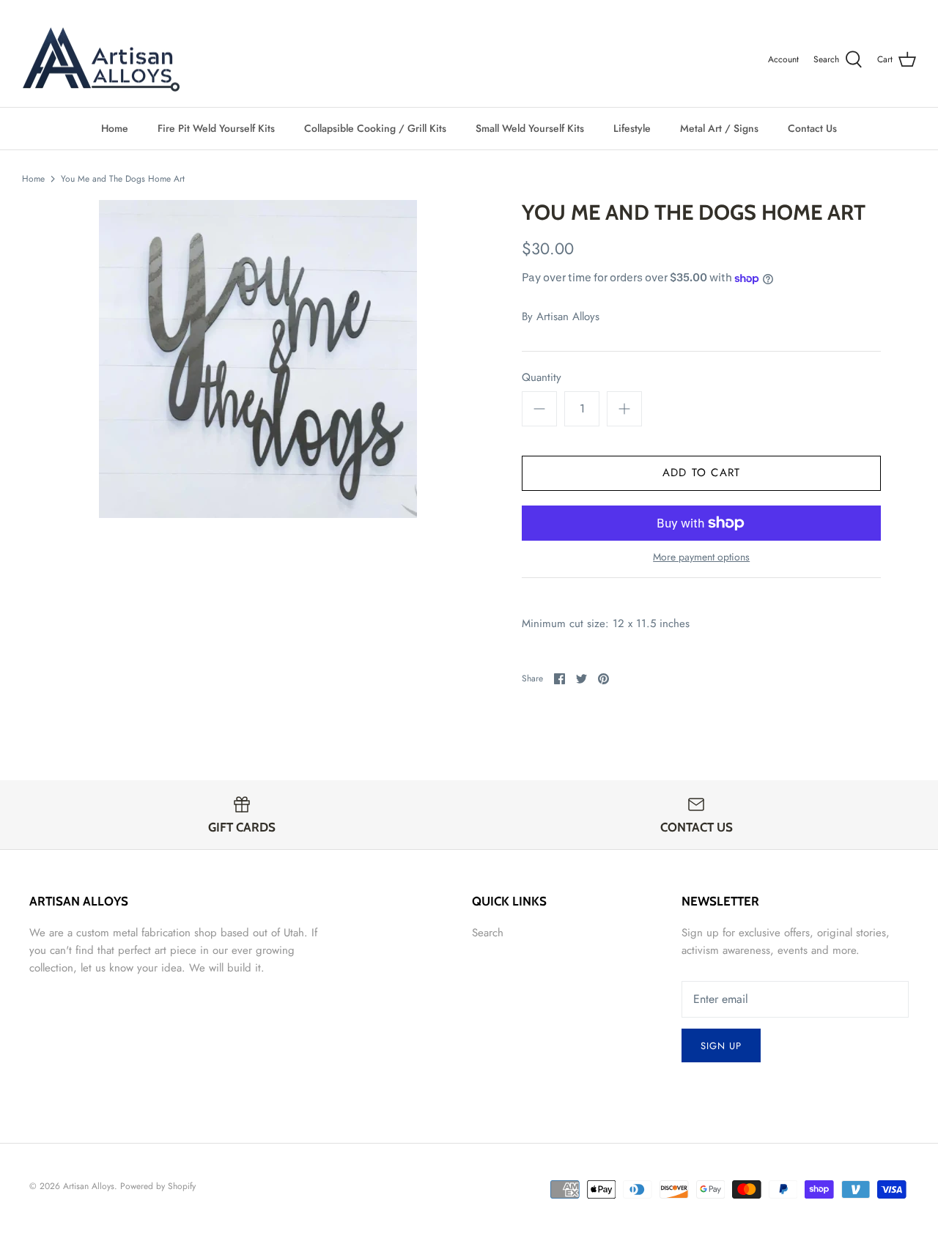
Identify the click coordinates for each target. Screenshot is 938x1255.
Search (487, 933)
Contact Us (812, 128)
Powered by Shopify (158, 1186)
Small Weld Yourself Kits (530, 128)
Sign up (721, 1046)
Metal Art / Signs (719, 128)
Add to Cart (701, 472)
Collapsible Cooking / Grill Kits (375, 128)
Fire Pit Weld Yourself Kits (216, 128)
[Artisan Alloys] (101, 60)
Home (114, 128)
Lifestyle (632, 128)
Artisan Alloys (567, 316)
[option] (258, 359)
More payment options (701, 557)
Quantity (541, 377)
